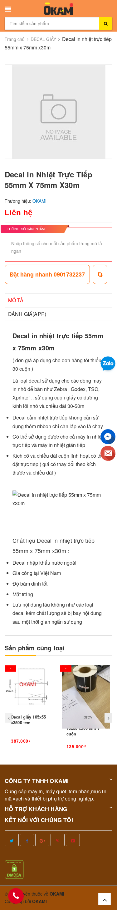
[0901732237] (16, 896)
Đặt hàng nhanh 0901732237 (47, 274)
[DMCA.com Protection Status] (14, 869)
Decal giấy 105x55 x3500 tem (28, 719)
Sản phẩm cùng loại (35, 647)
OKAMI (39, 901)
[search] (105, 23)
